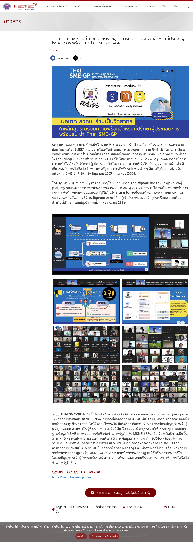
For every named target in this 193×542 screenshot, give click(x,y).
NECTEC (69, 506)
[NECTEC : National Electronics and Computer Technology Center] (20, 6)
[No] (188, 532)
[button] (60, 58)
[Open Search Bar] (187, 6)
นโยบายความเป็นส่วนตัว (104, 536)
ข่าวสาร (150, 6)
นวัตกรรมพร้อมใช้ (55, 6)
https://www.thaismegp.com (71, 477)
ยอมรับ (81, 536)
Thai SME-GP (85, 506)
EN (176, 6)
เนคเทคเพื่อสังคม (102, 6)
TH (164, 6)
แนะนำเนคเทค (129, 6)
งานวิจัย (79, 6)
